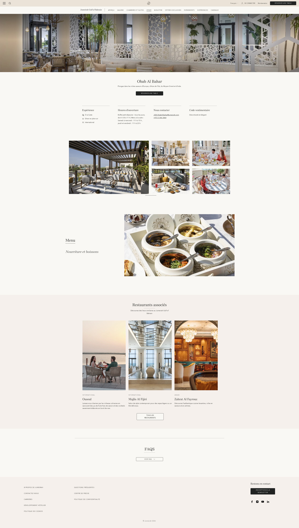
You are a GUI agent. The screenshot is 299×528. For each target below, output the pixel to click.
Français (233, 3)
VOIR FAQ (148, 459)
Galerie (120, 10)
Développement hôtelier (35, 505)
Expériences (202, 10)
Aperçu (111, 10)
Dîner (149, 10)
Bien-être (158, 10)
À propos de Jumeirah (33, 487)
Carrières (28, 499)
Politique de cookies (33, 511)
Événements (189, 10)
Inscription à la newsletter (263, 491)
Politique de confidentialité (87, 499)
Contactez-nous (31, 493)
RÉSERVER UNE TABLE (283, 3)
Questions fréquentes (84, 487)
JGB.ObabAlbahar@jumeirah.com (166, 115)
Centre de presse (81, 493)
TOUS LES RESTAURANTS (150, 416)
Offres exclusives (173, 10)
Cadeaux (215, 10)
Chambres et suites (135, 10)
